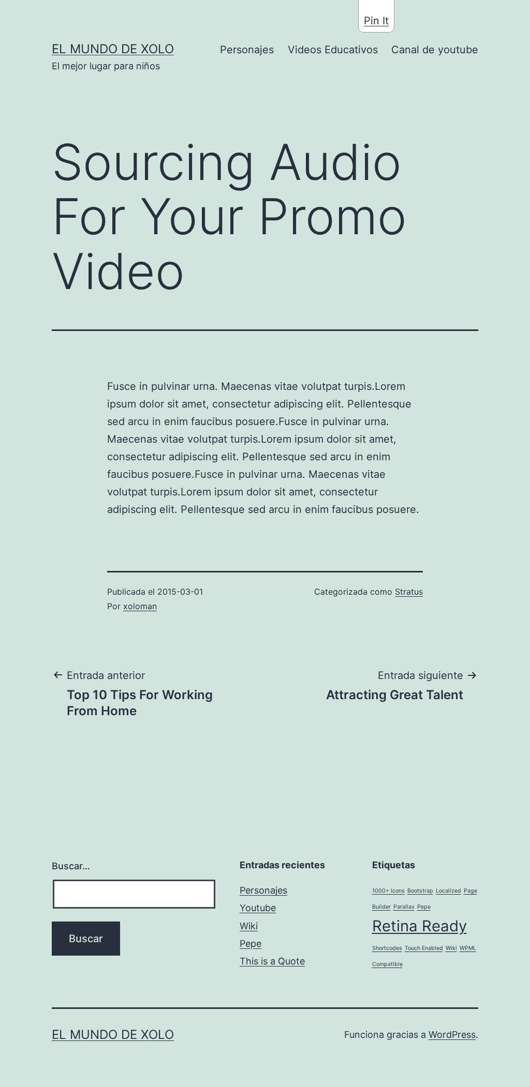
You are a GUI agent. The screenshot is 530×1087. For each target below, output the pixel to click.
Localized (448, 890)
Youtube (258, 907)
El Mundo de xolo (113, 48)
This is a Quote (272, 961)
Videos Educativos (333, 49)
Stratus (409, 591)
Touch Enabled (424, 948)
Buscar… (71, 865)
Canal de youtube (434, 49)
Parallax (404, 906)
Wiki (249, 925)
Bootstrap (420, 890)
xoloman (140, 606)
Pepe (250, 943)
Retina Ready (419, 926)
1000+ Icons (388, 890)
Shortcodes (387, 948)
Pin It (376, 20)
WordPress (452, 1034)
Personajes (247, 49)
